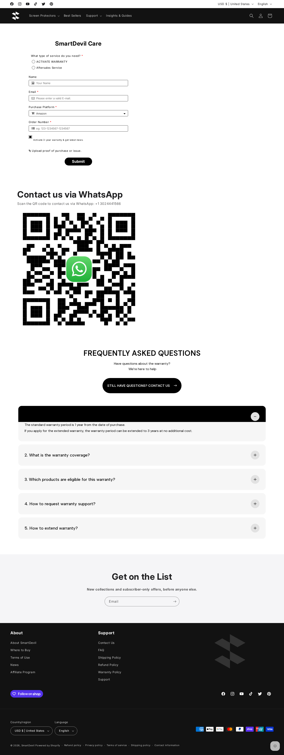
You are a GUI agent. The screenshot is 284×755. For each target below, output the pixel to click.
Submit (78, 161)
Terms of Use (20, 657)
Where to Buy (20, 650)
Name (33, 76)
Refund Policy (108, 665)
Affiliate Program (22, 672)
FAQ (101, 650)
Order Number (40, 122)
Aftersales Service (49, 67)
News (14, 665)
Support (104, 679)
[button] (44, 15)
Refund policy (72, 745)
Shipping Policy (109, 657)
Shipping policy (141, 745)
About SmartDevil (23, 642)
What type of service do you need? (56, 55)
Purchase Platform (43, 107)
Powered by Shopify (47, 745)
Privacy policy (93, 745)
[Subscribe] (174, 601)
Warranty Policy (109, 672)
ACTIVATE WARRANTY (51, 61)
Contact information (166, 745)
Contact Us (106, 642)
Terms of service (117, 745)
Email (34, 91)
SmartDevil (28, 745)
